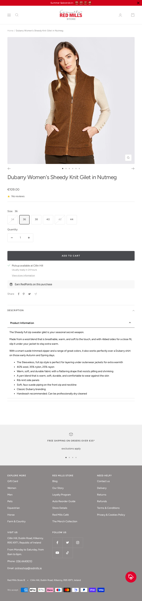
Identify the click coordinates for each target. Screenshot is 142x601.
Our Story (58, 488)
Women (11, 488)
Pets (10, 501)
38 (36, 219)
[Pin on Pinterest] (24, 294)
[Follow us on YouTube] (57, 553)
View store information (23, 275)
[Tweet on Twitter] (29, 294)
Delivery (101, 488)
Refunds (102, 501)
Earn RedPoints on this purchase (33, 284)
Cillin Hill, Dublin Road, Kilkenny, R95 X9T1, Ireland (55, 580)
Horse (11, 514)
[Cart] (133, 15)
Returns (101, 494)
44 (71, 219)
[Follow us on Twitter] (67, 543)
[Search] (16, 15)
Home (10, 30)
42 (60, 219)
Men (10, 494)
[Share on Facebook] (18, 294)
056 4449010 (24, 561)
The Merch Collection (64, 521)
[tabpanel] (71, 363)
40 (48, 219)
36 (24, 219)
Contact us (103, 481)
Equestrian (13, 508)
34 (12, 219)
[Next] (133, 168)
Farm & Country (16, 521)
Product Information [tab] (22, 323)
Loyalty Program (61, 494)
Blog (55, 481)
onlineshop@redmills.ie (28, 568)
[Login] (120, 15)
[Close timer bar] (138, 2)
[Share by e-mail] (35, 294)
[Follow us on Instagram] (78, 543)
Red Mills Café (60, 514)
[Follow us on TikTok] (67, 553)
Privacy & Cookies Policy (111, 514)
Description (15, 310)
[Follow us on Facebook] (57, 543)
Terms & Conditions (108, 508)
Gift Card (12, 481)
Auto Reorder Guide (63, 501)
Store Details (59, 508)
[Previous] (9, 168)
